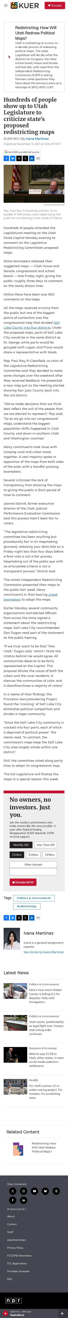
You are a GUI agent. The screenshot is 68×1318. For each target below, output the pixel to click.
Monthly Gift (21, 845)
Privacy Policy (15, 1247)
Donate (56, 5)
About (11, 1216)
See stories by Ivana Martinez (44, 952)
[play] (5, 1313)
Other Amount (33, 864)
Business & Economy (43, 1048)
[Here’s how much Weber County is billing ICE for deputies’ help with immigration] (15, 991)
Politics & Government (34, 898)
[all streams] (63, 1313)
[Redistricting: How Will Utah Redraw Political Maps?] (18, 1149)
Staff (10, 1232)
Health (33, 1080)
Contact (12, 1224)
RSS (9, 1279)
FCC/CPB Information (19, 1255)
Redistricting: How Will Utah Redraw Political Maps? (35, 33)
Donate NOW (24, 882)
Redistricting (27, 906)
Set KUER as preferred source (23, 152)
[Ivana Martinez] (12, 939)
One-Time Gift (46, 845)
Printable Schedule (18, 1271)
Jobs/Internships (16, 1240)
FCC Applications (17, 1263)
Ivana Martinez (37, 139)
